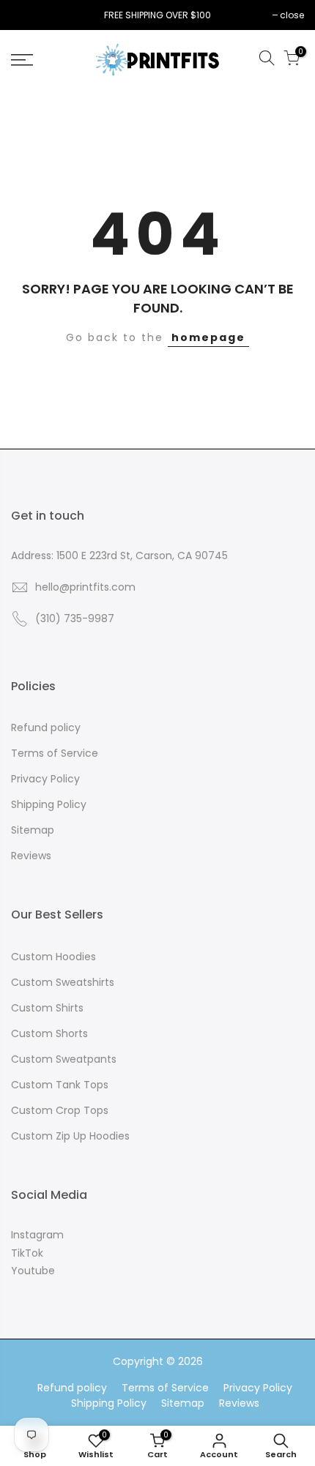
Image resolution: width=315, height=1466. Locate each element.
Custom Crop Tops (59, 1110)
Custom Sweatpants (63, 1059)
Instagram (37, 1234)
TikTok (27, 1253)
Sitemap (32, 830)
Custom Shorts (49, 1033)
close (30, 15)
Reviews (31, 855)
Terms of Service (54, 753)
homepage (208, 337)
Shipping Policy (48, 804)
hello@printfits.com (85, 587)
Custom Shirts (47, 1008)
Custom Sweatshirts (62, 982)
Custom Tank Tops (59, 1084)
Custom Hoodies (53, 956)
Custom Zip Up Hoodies (70, 1136)
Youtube (33, 1270)
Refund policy (46, 727)
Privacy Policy (45, 778)
